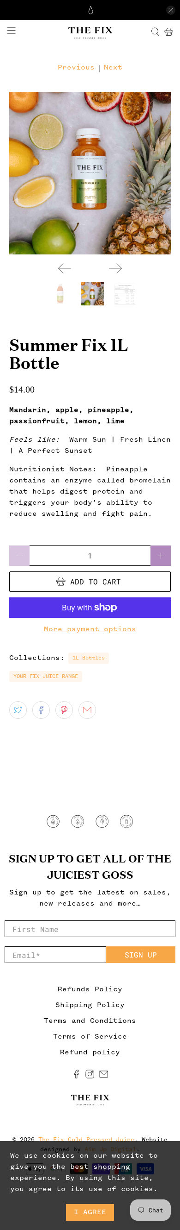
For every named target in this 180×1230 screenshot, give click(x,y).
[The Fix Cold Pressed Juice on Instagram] (89, 1076)
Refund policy (90, 1052)
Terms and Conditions (90, 1021)
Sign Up (141, 954)
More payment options (90, 629)
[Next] (115, 268)
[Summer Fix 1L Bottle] (90, 173)
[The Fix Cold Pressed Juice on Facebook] (76, 1076)
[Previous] (65, 268)
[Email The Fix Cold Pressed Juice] (103, 1076)
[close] (170, 10)
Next (113, 67)
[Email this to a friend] (87, 710)
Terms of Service (90, 1036)
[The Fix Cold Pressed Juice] (90, 32)
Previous (76, 67)
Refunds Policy (90, 989)
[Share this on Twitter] (18, 710)
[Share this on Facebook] (41, 710)
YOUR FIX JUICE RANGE (45, 676)
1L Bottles (88, 658)
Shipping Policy (90, 1005)
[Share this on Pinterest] (64, 710)
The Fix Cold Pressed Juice (86, 1140)
